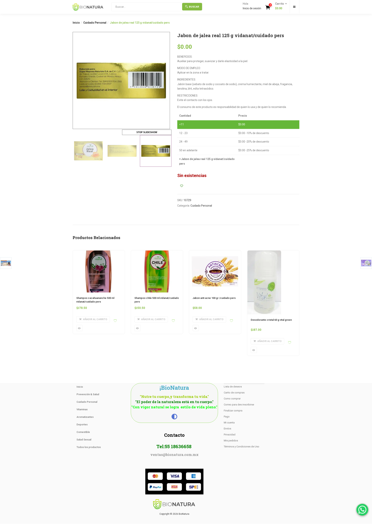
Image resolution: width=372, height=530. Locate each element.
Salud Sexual (84, 439)
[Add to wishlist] (181, 185)
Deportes (82, 424)
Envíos (227, 428)
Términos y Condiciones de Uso (241, 446)
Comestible (83, 432)
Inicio (76, 22)
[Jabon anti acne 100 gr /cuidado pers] (215, 252)
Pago (227, 416)
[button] (279, 6)
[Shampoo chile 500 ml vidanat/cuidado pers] (157, 252)
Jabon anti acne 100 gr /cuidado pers (214, 298)
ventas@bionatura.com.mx (174, 454)
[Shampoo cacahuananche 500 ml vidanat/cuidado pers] (99, 252)
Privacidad (229, 434)
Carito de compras (234, 392)
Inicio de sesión (252, 8)
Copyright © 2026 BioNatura (174, 514)
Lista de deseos (233, 386)
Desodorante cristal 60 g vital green (271, 319)
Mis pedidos (231, 440)
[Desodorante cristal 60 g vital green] (264, 252)
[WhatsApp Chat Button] (362, 509)
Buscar (194, 6)
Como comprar (232, 398)
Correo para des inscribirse (239, 404)
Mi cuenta (229, 422)
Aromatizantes (85, 416)
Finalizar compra (233, 410)
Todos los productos (89, 447)
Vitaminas (82, 409)
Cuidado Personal (94, 22)
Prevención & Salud (88, 394)
